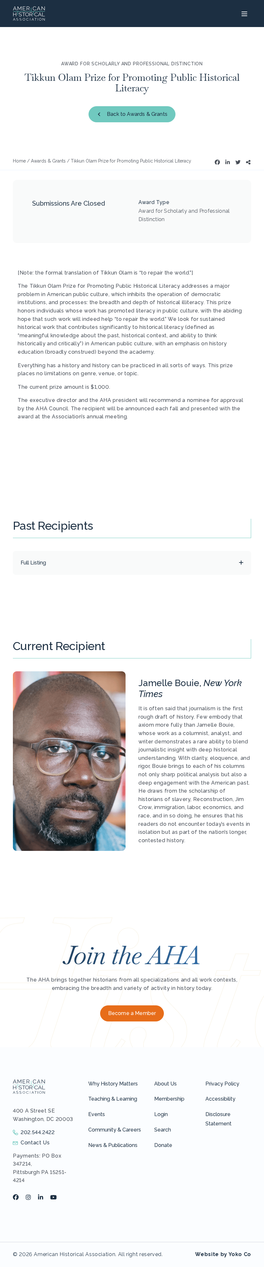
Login (161, 1114)
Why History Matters (113, 1084)
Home (19, 160)
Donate (163, 1145)
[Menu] (243, 13)
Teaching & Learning (112, 1099)
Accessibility (220, 1099)
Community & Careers (114, 1130)
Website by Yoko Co (223, 1254)
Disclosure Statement (218, 1119)
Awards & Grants (48, 160)
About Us (165, 1084)
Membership (169, 1099)
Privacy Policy (222, 1084)
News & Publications (112, 1145)
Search (162, 1130)
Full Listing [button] (33, 563)
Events (96, 1114)
